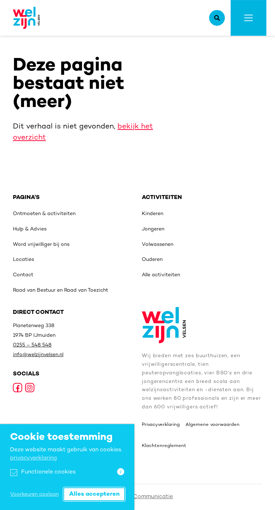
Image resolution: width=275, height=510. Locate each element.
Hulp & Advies (30, 229)
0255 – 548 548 (32, 345)
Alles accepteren (94, 494)
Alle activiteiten (161, 275)
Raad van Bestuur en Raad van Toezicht (60, 290)
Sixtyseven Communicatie (137, 497)
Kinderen (152, 214)
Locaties (23, 259)
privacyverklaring (33, 458)
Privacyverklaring (161, 424)
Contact (23, 275)
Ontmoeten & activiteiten (44, 214)
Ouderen (152, 259)
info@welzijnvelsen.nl (38, 355)
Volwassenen (157, 244)
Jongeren (153, 229)
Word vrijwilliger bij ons (41, 244)
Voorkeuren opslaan (34, 494)
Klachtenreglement (164, 445)
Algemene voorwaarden (212, 424)
